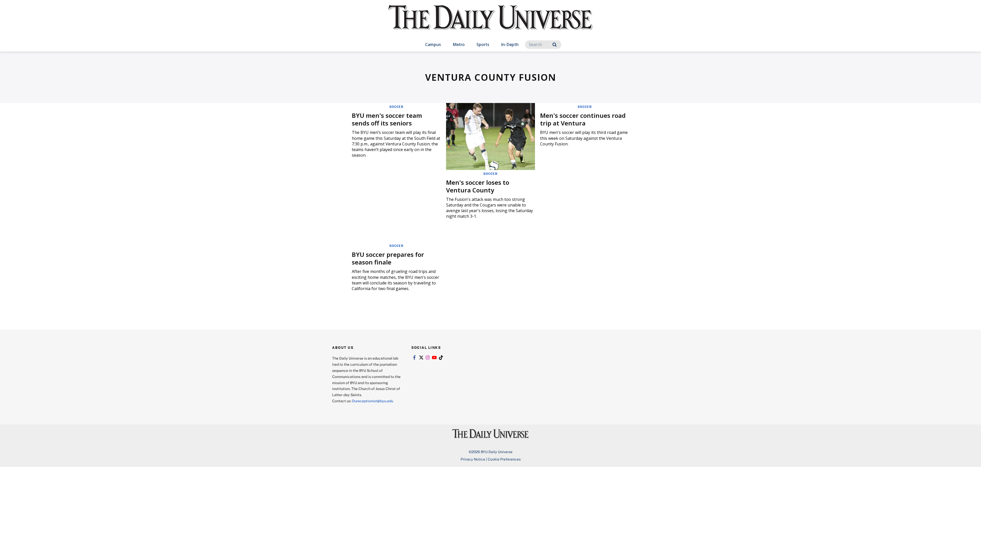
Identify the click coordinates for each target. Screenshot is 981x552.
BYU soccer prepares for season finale (388, 258)
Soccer (396, 106)
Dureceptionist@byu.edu (372, 401)
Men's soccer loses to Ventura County (477, 186)
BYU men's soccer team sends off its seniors (387, 119)
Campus (433, 44)
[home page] (490, 23)
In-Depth (510, 44)
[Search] (554, 44)
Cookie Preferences (504, 459)
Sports (482, 44)
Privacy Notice (473, 459)
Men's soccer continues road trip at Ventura (583, 119)
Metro (459, 44)
